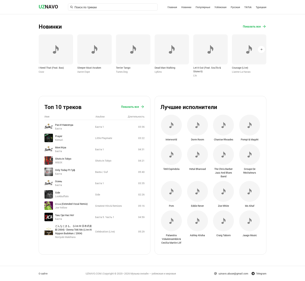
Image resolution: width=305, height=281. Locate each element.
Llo (195, 75)
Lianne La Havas (241, 71)
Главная (172, 7)
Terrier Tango (123, 67)
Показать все (252, 26)
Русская (235, 7)
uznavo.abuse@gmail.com (233, 273)
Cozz (41, 71)
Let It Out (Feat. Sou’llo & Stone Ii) (207, 69)
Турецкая (261, 7)
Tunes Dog (122, 71)
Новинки (186, 7)
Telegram (261, 273)
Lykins (158, 71)
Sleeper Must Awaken (89, 67)
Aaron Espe (83, 71)
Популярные (203, 7)
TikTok (248, 7)
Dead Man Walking (165, 67)
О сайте (43, 273)
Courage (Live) (240, 67)
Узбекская (220, 7)
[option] (56, 54)
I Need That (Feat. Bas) (51, 67)
